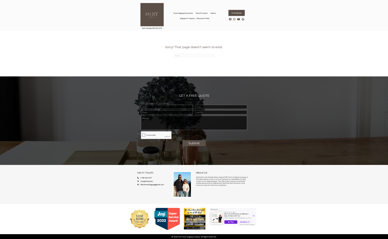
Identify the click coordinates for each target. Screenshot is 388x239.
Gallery (213, 13)
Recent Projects (202, 13)
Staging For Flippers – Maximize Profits (194, 18)
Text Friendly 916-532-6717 (152, 28)
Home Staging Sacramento (183, 13)
